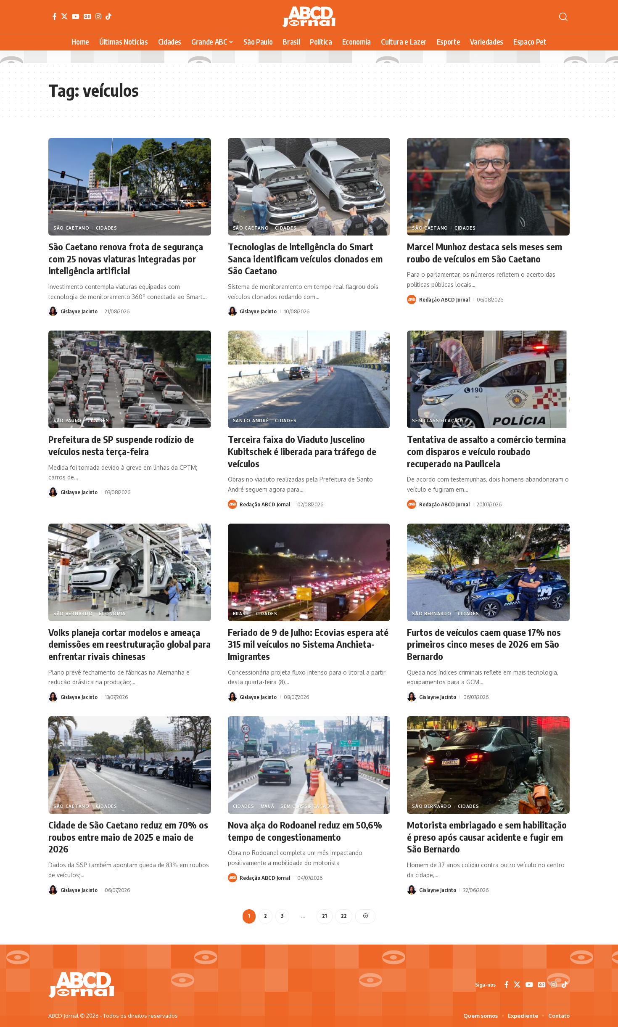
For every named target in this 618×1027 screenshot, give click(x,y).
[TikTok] (108, 16)
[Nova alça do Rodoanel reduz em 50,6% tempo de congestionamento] (309, 765)
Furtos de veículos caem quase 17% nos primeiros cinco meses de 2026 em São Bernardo (484, 644)
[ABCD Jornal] (308, 16)
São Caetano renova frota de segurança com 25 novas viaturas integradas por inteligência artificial (125, 258)
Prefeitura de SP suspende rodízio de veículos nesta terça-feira (121, 445)
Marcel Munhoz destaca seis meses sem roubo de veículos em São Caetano (484, 253)
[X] (64, 16)
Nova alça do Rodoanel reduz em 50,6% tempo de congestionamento (305, 831)
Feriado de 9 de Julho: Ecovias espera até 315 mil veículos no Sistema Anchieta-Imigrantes (308, 644)
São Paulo (67, 420)
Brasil (241, 613)
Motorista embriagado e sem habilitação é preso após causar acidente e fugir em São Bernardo (487, 837)
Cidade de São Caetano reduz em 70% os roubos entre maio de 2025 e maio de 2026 (128, 837)
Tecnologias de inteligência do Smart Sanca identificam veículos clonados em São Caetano (305, 258)
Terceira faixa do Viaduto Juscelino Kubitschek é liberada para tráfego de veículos (302, 451)
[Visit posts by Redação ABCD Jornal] (411, 299)
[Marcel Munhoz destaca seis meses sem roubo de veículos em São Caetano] (488, 187)
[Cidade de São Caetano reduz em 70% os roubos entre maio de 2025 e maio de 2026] (129, 765)
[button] (563, 17)
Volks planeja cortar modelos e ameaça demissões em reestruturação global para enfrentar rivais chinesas (129, 644)
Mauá (268, 806)
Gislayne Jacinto (79, 311)
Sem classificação (437, 420)
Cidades (106, 227)
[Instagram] (98, 16)
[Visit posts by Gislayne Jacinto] (53, 311)
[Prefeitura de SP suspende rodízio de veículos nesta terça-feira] (129, 379)
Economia (112, 613)
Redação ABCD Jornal (444, 299)
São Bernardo (72, 613)
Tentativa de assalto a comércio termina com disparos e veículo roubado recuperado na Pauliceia (486, 451)
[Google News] (87, 16)
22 (344, 916)
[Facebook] (54, 16)
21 (324, 916)
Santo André (251, 420)
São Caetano (71, 227)
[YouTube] (76, 16)
